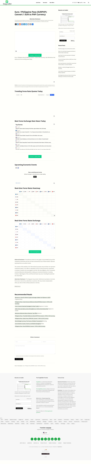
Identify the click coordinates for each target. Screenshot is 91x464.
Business (26, 419)
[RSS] (45, 439)
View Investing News (35, 251)
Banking (6, 419)
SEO (27, 423)
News (56, 421)
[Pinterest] (42, 439)
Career (32, 419)
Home (16, 365)
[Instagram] (38, 439)
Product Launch (84, 421)
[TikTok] (55, 439)
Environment (66, 419)
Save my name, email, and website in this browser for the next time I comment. (30, 355)
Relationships (10, 423)
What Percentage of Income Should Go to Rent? (66, 48)
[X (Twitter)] (35, 439)
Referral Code (3, 423)
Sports (52, 423)
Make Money (32, 421)
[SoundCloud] (59, 439)
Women (73, 423)
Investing (13, 421)
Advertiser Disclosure (35, 19)
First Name (61, 31)
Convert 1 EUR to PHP (35, 55)
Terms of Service (52, 442)
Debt (55, 419)
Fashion (72, 419)
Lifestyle (22, 421)
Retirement (17, 423)
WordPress (60, 446)
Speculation (46, 423)
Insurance (7, 421)
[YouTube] (49, 439)
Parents (65, 421)
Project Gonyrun (67, 442)
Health (2, 421)
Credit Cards (37, 419)
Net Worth (50, 421)
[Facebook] (22, 24)
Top (46, 456)
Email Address (62, 36)
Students (57, 423)
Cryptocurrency (45, 419)
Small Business (39, 423)
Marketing (39, 421)
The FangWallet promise (41, 388)
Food (81, 419)
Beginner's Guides (13, 419)
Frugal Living (87, 419)
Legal (18, 421)
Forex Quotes (20, 365)
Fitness (77, 419)
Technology (63, 423)
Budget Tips (21, 419)
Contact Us (36, 442)
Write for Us (17, 286)
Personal (70, 421)
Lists (27, 421)
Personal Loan (76, 421)
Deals (51, 419)
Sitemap (60, 442)
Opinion (60, 421)
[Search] (88, 2)
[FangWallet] (7, 2)
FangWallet (38, 381)
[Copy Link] (30, 24)
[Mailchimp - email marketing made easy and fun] (73, 41)
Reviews (22, 423)
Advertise (29, 442)
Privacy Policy (43, 442)
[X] (16, 24)
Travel (68, 423)
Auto (2, 419)
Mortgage (44, 421)
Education (60, 419)
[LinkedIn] (52, 439)
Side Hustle (32, 423)
